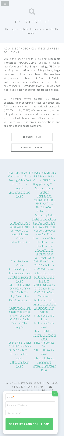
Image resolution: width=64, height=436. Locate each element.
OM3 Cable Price (44, 265)
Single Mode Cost (20, 315)
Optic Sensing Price (19, 176)
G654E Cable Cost (20, 350)
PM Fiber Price (44, 203)
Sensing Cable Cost (20, 180)
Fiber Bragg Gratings (44, 172)
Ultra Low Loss (44, 242)
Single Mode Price (19, 311)
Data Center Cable (19, 300)
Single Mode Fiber (19, 307)
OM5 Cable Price (44, 288)
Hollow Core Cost (44, 230)
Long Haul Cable (44, 257)
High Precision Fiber (44, 219)
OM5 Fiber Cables (44, 284)
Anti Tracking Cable (19, 269)
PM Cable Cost (44, 207)
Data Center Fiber (44, 273)
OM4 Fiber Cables (20, 284)
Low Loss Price (44, 249)
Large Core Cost (19, 230)
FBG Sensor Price (44, 176)
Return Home (31, 137)
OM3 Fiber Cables (44, 261)
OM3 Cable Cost (44, 269)
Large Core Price (20, 226)
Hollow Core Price (44, 226)
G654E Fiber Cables (20, 342)
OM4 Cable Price (20, 288)
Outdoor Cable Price (20, 273)
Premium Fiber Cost (44, 304)
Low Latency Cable (44, 238)
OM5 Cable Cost (44, 292)
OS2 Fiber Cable (19, 319)
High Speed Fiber (20, 296)
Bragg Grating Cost (44, 184)
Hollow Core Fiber (44, 222)
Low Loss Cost (44, 253)
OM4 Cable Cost (19, 292)
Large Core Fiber (20, 222)
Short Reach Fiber (44, 331)
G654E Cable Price (20, 346)
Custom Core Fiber (20, 242)
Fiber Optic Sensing (19, 172)
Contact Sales (32, 147)
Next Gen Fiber (44, 234)
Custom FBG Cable (44, 180)
